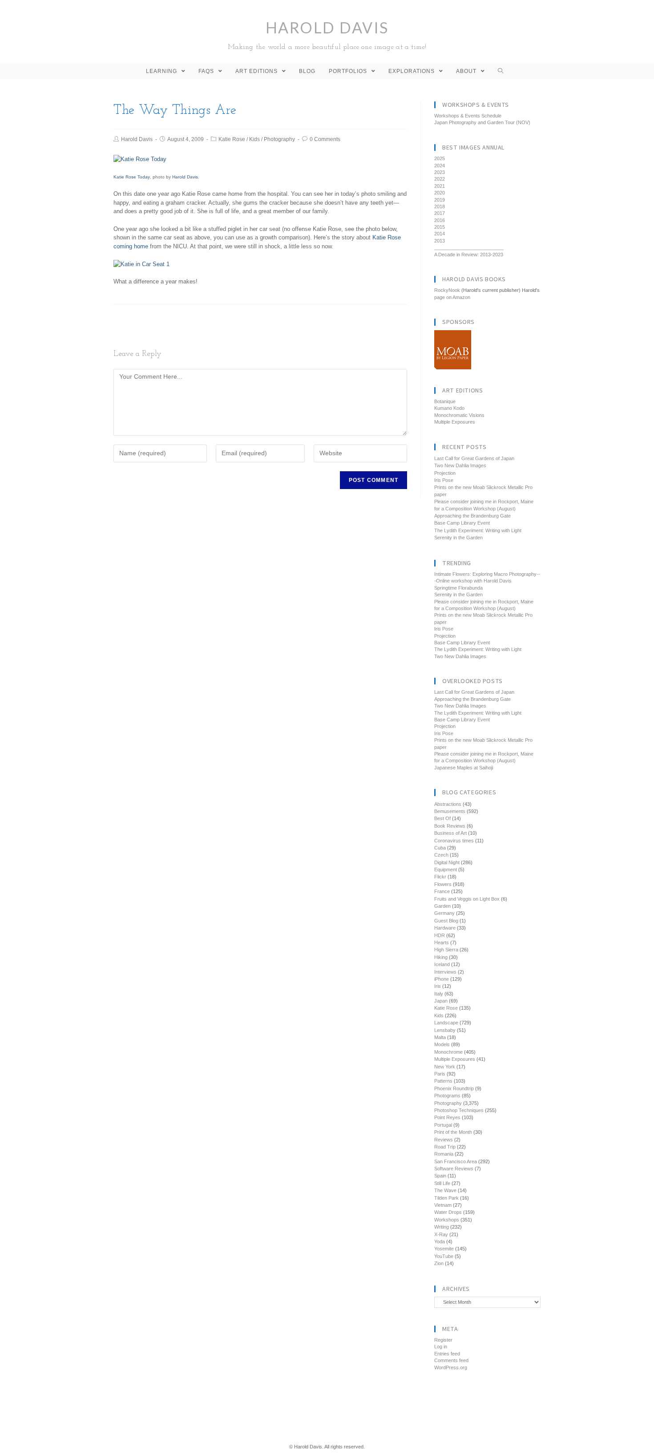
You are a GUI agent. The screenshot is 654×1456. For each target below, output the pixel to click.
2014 (439, 233)
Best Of (442, 818)
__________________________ (469, 247)
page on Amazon (452, 297)
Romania (443, 1154)
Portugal (443, 1125)
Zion (439, 1263)
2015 (439, 227)
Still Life (442, 1183)
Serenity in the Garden (458, 537)
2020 (439, 192)
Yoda (439, 1241)
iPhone (441, 979)
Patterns (443, 1081)
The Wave (445, 1190)
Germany (444, 913)
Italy (438, 993)
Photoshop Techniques (459, 1110)
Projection (445, 473)
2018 (439, 206)
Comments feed (451, 1360)
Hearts (441, 942)
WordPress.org (450, 1367)
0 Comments (325, 139)
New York (444, 1066)
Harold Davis (327, 34)
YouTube (443, 1256)
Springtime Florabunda (458, 587)
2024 (439, 165)
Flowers (443, 884)
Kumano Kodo (449, 408)
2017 (439, 213)
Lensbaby (445, 1030)
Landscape (446, 1022)
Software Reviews (453, 1168)
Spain (440, 1175)
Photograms (447, 1095)
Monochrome (448, 1052)
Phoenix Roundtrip (454, 1088)
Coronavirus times (454, 840)
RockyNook (447, 290)
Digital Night (447, 862)
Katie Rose (231, 139)
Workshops (446, 1219)
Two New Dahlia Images (460, 465)
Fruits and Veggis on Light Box (467, 899)
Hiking (441, 957)
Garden (442, 906)
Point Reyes (447, 1117)
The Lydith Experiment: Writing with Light (477, 530)
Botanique (445, 401)
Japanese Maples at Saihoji (463, 767)
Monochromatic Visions (459, 415)
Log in (440, 1346)
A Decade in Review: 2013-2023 (468, 254)
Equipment (445, 869)
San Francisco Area (455, 1161)
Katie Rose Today (131, 176)
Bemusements (449, 811)
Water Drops (448, 1212)
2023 (439, 172)
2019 (439, 199)
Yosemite (444, 1248)
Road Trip (445, 1146)
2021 (439, 186)
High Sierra (446, 949)
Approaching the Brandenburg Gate (472, 515)
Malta (440, 1037)
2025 (439, 158)
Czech (441, 854)
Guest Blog (446, 920)
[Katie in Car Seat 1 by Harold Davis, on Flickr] (141, 263)
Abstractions (447, 804)
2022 (439, 179)
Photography (279, 139)
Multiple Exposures (454, 422)
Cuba (440, 847)
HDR (439, 935)
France (442, 891)
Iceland (442, 964)
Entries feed (447, 1353)
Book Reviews (449, 826)
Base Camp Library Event (462, 523)
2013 (439, 240)
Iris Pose (443, 480)
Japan (441, 1000)
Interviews (445, 972)
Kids (254, 139)
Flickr (440, 876)
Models (442, 1044)
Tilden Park (446, 1198)
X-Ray (441, 1234)
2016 (439, 220)
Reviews (443, 1139)
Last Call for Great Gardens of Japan (474, 458)
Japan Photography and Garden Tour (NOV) (482, 122)
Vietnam (443, 1205)
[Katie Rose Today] (139, 158)
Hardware (445, 927)
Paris (439, 1073)
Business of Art (450, 833)
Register (443, 1340)
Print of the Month (453, 1132)
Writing (441, 1227)
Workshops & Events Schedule (467, 115)
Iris (437, 986)
